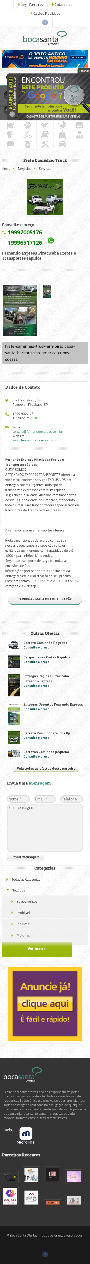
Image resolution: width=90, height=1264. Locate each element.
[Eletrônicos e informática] (79, 125)
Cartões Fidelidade (46, 13)
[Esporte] (27, 134)
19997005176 (25, 232)
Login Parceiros (32, 4)
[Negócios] (79, 134)
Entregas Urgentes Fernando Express (53, 704)
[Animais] (27, 125)
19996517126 (25, 242)
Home (6, 168)
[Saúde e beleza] (27, 144)
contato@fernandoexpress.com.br (37, 431)
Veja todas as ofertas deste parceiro (46, 768)
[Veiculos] (62, 144)
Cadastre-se (63, 4)
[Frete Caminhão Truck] (45, 197)
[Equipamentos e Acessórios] (10, 134)
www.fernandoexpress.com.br (34, 440)
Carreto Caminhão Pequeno (45, 643)
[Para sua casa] (10, 144)
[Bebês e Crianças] (62, 125)
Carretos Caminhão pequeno (46, 752)
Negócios (24, 168)
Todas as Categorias (26, 879)
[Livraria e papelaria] (45, 134)
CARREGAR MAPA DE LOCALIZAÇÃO (45, 599)
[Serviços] (45, 144)
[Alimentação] (10, 125)
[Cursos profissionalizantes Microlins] (19, 1142)
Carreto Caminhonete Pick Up (47, 733)
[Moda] (62, 134)
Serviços (45, 168)
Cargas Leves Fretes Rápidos (47, 657)
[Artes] (45, 125)
